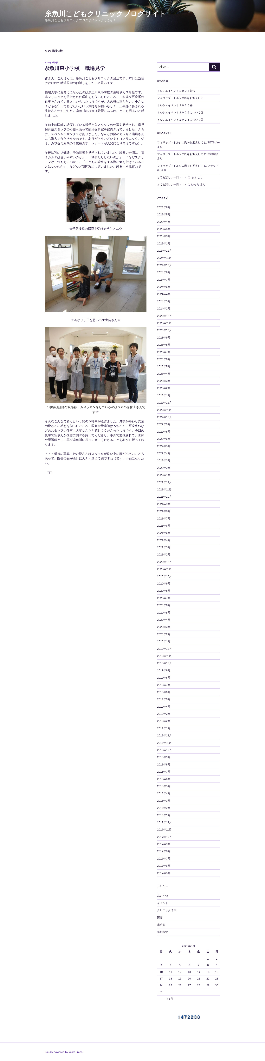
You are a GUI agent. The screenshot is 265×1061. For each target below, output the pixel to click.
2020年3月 (163, 626)
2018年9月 (163, 757)
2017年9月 (163, 844)
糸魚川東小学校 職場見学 (74, 68)
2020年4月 (163, 619)
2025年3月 (163, 236)
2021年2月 (163, 554)
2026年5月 (163, 214)
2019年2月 (163, 720)
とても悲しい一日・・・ (172, 177)
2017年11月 (164, 829)
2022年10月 (164, 417)
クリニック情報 (166, 910)
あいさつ (162, 895)
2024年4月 (163, 294)
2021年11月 (164, 489)
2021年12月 (164, 482)
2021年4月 (163, 540)
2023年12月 (164, 315)
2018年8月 (163, 764)
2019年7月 (163, 684)
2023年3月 (163, 380)
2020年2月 (163, 634)
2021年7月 (163, 518)
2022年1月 (163, 475)
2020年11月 (164, 569)
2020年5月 (163, 612)
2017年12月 (164, 822)
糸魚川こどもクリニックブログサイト (105, 14)
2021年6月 (163, 525)
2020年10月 (164, 576)
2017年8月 (163, 851)
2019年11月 (164, 655)
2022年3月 (163, 460)
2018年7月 (163, 771)
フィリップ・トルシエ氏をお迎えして (180, 97)
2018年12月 (164, 735)
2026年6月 (163, 207)
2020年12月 (164, 561)
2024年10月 (164, 265)
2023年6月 (163, 359)
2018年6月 (163, 779)
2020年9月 (163, 583)
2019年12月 (164, 648)
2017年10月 (164, 836)
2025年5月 (163, 229)
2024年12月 (164, 250)
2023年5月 (163, 366)
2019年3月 (163, 713)
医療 (160, 917)
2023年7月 (163, 352)
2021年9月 (163, 504)
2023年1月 (163, 395)
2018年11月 (164, 742)
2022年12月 (164, 402)
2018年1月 (163, 815)
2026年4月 (163, 221)
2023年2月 (163, 388)
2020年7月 (163, 598)
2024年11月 (164, 257)
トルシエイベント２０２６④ (174, 105)
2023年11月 (164, 323)
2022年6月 (163, 438)
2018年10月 (164, 750)
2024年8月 (163, 272)
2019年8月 (163, 677)
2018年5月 (163, 786)
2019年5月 (163, 699)
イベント (162, 903)
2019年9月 (163, 670)
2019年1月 (163, 728)
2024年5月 (163, 286)
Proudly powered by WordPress (63, 1051)
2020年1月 (163, 641)
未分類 (161, 924)
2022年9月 (163, 424)
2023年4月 (163, 373)
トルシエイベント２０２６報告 (176, 90)
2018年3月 (163, 800)
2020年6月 (163, 605)
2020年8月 (163, 590)
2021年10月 (164, 496)
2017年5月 (163, 873)
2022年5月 (163, 446)
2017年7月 (163, 858)
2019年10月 (164, 663)
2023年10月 (164, 330)
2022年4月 (163, 453)
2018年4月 (163, 793)
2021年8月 (163, 511)
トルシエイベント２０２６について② (180, 119)
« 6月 (169, 998)
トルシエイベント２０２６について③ (180, 112)
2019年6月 (163, 692)
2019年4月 (163, 706)
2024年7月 (163, 279)
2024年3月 (163, 301)
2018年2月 (163, 807)
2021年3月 (163, 547)
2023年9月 (163, 337)
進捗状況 (162, 931)
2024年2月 (163, 308)
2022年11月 (164, 409)
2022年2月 (163, 467)
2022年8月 (163, 431)
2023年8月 (163, 344)
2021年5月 (163, 532)
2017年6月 (163, 865)
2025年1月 (163, 243)
